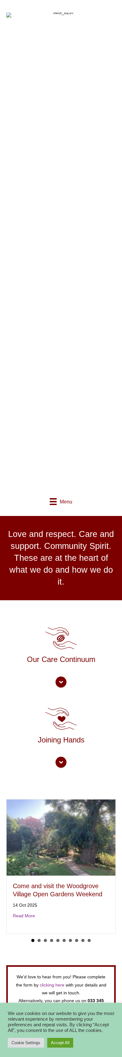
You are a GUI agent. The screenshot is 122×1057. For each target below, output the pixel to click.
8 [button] (76, 940)
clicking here (52, 984)
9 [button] (82, 940)
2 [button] (39, 940)
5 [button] (57, 940)
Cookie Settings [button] (26, 1042)
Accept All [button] (60, 1042)
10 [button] (89, 940)
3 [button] (45, 940)
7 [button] (70, 940)
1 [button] (32, 940)
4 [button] (51, 940)
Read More (24, 915)
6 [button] (64, 940)
